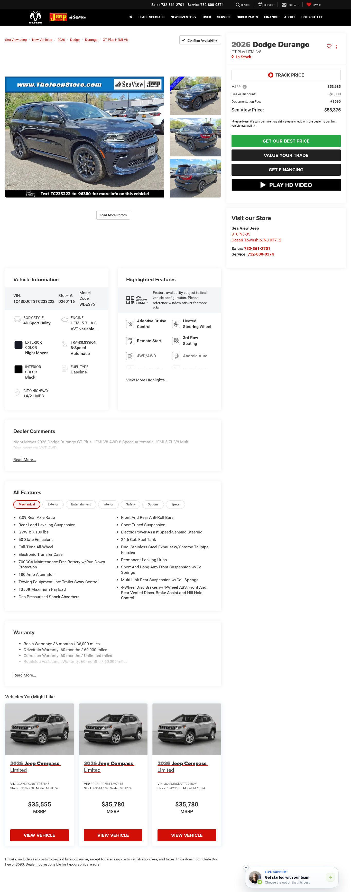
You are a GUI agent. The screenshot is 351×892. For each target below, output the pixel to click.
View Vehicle (39, 835)
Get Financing (286, 169)
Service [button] (223, 17)
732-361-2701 (257, 248)
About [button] (289, 17)
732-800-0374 (261, 254)
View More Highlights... (147, 380)
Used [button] (207, 17)
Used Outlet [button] (312, 17)
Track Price (289, 75)
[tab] (26, 504)
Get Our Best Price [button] (286, 141)
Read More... (24, 459)
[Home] (130, 17)
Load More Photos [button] (113, 215)
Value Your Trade (286, 155)
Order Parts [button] (247, 17)
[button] (84, 137)
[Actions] (336, 47)
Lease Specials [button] (151, 17)
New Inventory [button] (184, 17)
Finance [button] (271, 17)
